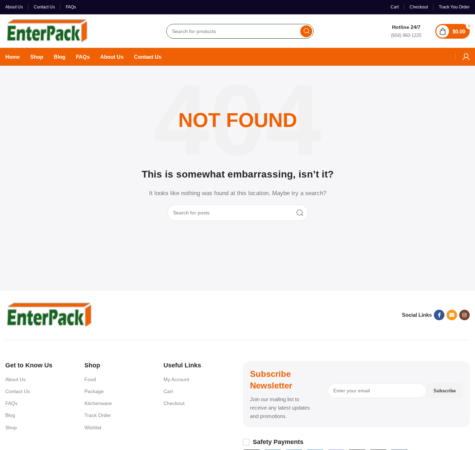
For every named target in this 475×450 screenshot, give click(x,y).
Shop (11, 427)
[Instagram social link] (464, 315)
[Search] (306, 31)
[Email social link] (452, 315)
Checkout (174, 403)
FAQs (11, 403)
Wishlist (92, 427)
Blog (10, 415)
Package (94, 391)
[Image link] (49, 314)
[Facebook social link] (439, 315)
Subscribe (445, 390)
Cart (168, 391)
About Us (15, 379)
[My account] (466, 57)
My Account (176, 379)
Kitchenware (98, 403)
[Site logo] (47, 30)
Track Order (97, 415)
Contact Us (17, 391)
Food (90, 379)
